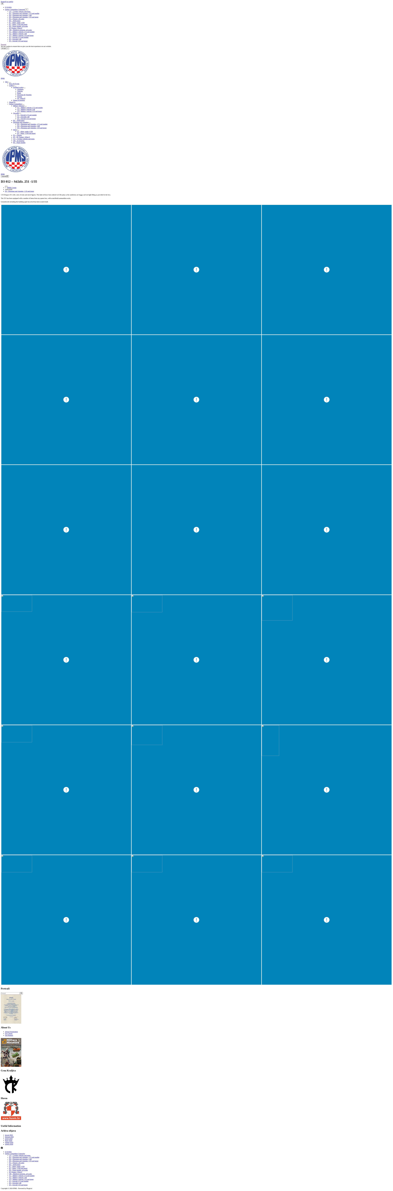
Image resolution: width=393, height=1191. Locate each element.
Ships (15, 130)
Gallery (11, 85)
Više (6, 82)
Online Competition (15, 104)
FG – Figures (17, 135)
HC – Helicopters (14, 21)
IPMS (3, 78)
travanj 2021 (9, 1135)
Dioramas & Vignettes (24, 95)
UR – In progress (18, 141)
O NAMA (8, 7)
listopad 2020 (9, 1137)
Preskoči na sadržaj (7, 2)
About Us (12, 102)
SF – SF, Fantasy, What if (21, 137)
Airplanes (20, 89)
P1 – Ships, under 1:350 (17, 23)
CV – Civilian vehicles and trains (19, 11)
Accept (4, 48)
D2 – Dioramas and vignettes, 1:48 (20, 15)
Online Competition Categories (15, 9)
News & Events (14, 84)
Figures (19, 96)
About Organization (11, 1032)
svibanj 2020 (9, 1142)
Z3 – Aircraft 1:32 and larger (18, 41)
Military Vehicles (18, 106)
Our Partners (9, 1035)
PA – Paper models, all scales (18, 26)
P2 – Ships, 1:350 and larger (18, 24)
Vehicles (20, 91)
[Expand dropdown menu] (26, 9)
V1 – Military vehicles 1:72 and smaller (21, 32)
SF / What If (21, 98)
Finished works (18, 87)
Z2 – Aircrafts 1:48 (15, 39)
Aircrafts (16, 113)
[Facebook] (2, 1148)
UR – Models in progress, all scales (20, 30)
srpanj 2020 (8, 1139)
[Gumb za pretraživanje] (21, 993)
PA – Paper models (19, 142)
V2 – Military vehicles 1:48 (18, 34)
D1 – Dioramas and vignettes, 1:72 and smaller (24, 13)
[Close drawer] (2, 4)
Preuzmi (3, 44)
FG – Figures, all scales (16, 19)
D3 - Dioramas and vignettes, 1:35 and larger (19, 191)
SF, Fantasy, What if (15, 28)
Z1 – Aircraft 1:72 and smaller (18, 37)
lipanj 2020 (8, 1140)
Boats (19, 93)
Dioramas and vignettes (20, 122)
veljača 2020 (9, 1144)
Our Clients (8, 1033)
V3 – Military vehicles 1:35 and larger (21, 35)
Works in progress (19, 100)
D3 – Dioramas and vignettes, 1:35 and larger (23, 17)
